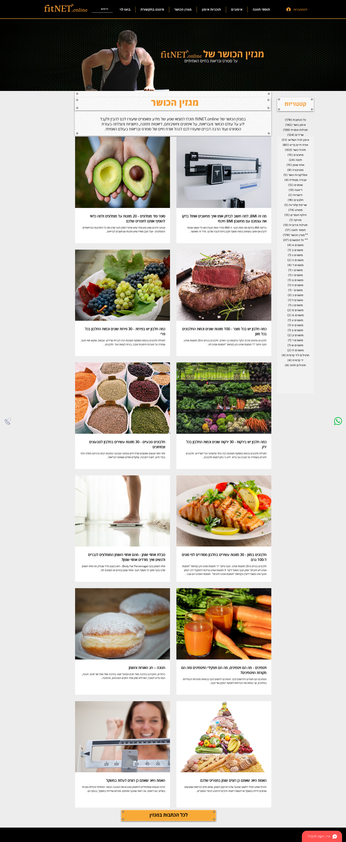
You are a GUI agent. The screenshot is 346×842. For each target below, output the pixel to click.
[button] (295, 104)
